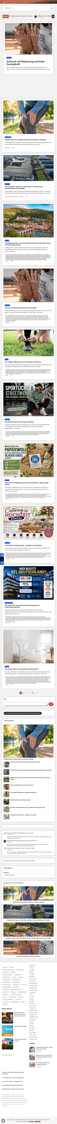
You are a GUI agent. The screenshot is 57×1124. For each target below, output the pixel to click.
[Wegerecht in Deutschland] (7, 1024)
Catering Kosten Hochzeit (11, 547)
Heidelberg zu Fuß (39, 251)
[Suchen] (50, 697)
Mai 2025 (31, 992)
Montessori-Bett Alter (25, 673)
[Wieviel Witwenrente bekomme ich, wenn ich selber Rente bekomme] (7, 1011)
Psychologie (13, 985)
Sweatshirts (21, 428)
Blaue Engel (13, 487)
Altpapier (9, 487)
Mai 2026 (31, 965)
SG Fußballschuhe (44, 366)
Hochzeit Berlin (44, 547)
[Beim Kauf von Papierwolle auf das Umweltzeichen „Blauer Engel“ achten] (6, 803)
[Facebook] (2, 555)
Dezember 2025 (33, 977)
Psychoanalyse (6, 985)
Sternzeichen (5, 987)
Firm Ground (31, 363)
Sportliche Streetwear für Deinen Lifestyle (19, 415)
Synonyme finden (12, 990)
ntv (8, 612)
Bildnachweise (46, 1113)
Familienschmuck (13, 310)
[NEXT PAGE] (36, 686)
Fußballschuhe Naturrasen (22, 365)
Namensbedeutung (16, 975)
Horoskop (20, 970)
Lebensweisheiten (6, 975)
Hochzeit (7, 536)
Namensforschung (6, 978)
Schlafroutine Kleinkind (33, 675)
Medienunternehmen (40, 611)
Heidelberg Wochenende (30, 251)
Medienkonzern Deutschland (29, 611)
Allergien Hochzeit (11, 546)
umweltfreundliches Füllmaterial (37, 489)
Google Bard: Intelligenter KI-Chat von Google (22, 826)
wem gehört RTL (11, 614)
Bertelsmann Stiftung (28, 610)
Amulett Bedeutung (11, 309)
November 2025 (33, 979)
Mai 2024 (31, 1019)
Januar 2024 (32, 1028)
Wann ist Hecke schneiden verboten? (20, 1033)
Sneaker (7, 427)
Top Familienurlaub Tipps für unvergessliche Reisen (43, 1056)
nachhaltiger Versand (10, 488)
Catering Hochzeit (46, 546)
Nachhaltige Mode (33, 426)
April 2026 (31, 968)
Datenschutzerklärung (22, 1115)
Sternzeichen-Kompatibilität (15, 987)
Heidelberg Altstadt (21, 248)
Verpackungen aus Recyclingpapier (20, 490)
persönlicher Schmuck (21, 310)
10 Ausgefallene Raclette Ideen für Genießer (12, 1078)
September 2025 (33, 983)
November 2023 (33, 1032)
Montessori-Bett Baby (34, 673)
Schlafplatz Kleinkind (23, 675)
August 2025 (32, 985)
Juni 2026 (31, 963)
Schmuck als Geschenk (24, 311)
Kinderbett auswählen (17, 671)
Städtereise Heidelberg (27, 253)
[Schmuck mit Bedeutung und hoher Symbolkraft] (6, 780)
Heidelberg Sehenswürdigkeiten (34, 250)
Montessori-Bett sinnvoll (28, 674)
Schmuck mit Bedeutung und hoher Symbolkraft (21, 301)
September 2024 (33, 1010)
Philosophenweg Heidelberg (40, 252)
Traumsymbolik (6, 995)
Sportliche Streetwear (22, 427)
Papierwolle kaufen (32, 488)
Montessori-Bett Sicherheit (17, 674)
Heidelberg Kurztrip (14, 249)
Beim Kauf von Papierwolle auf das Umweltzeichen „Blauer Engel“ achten (27, 477)
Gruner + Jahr (20, 611)
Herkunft (14, 970)
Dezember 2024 (33, 1003)
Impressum (39, 1113)
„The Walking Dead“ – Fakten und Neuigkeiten (13, 1071)
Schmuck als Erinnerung (14, 311)
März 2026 (31, 970)
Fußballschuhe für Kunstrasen (24, 364)
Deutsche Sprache (20, 963)
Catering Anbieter (26, 546)
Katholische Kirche (16, 973)
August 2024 (32, 1012)
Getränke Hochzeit (37, 547)
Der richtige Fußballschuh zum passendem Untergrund (23, 56)
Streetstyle (36, 427)
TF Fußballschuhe (12, 367)
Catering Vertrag (20, 547)
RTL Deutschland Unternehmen (44, 612)
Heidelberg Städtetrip (45, 250)
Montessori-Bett (25, 672)
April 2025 (31, 994)
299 (32, 686)
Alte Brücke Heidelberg (12, 248)
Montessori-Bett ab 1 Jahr (34, 672)
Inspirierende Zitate (6, 973)
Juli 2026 (31, 961)
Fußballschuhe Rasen (41, 365)
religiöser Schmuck (42, 310)
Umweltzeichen (48, 489)
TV (11, 596)
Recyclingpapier (16, 489)
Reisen (6, 234)
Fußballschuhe (14, 364)
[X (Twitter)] (2, 559)
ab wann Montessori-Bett (12, 670)
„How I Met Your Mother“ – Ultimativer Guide (12, 1075)
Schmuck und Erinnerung (22, 313)
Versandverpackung (41, 490)
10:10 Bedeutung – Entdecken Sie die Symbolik (13, 1082)
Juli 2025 (31, 988)
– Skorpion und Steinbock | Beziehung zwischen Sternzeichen (13, 1066)
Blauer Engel (19, 487)
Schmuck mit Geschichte (24, 312)
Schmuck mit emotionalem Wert (12, 312)
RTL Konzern (26, 613)
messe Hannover (15, 190)
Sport (8, 51)
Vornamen (5, 997)
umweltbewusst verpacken (25, 489)
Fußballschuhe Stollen (10, 366)
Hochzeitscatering (41, 548)
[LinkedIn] (2, 563)
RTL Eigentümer (9, 613)
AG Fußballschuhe (10, 363)
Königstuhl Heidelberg (19, 252)
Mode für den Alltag (14, 426)
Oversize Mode (41, 426)
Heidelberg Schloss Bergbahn (21, 250)
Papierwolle (25, 488)
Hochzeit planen (19, 548)
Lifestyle (7, 298)
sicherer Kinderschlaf (20, 676)
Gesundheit (7, 130)
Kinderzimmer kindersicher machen (38, 671)
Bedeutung (11, 960)
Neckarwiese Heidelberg (29, 252)
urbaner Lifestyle (27, 428)
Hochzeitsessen (9, 549)
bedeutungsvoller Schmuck (21, 309)
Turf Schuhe (19, 367)
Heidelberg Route (47, 249)
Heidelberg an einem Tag (30, 248)
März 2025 (31, 997)
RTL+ (30, 613)
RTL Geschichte (15, 613)
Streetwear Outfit (14, 428)
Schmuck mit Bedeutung (34, 311)
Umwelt (7, 473)
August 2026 (32, 959)
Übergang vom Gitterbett (30, 676)
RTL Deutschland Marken (33, 612)
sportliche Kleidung (13, 427)
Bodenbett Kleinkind (29, 670)
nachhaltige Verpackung (45, 487)
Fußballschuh (8, 364)
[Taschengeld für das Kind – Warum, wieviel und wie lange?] (32, 1043)
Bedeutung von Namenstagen (8, 963)
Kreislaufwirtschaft (35, 487)
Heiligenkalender (17, 968)
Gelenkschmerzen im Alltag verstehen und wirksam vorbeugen (25, 133)
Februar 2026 (32, 972)
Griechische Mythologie (7, 968)
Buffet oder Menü (18, 546)
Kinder (6, 659)
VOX (6, 614)
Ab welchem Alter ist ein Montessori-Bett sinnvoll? (21, 662)
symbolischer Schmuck (42, 313)
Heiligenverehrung (6, 970)
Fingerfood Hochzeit (28, 547)
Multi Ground (37, 366)
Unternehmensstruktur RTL (44, 613)
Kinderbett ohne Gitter (26, 671)
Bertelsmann (9, 610)
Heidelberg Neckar (22, 249)
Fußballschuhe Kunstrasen (11, 365)
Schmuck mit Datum (44, 311)
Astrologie (5, 960)
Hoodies (35, 425)
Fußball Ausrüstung (38, 363)
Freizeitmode (30, 425)
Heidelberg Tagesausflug (11, 251)
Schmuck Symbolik (13, 313)
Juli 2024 (31, 1014)
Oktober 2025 (32, 981)
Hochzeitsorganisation (24, 549)
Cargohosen (24, 425)
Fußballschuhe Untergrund (20, 366)
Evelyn (8, 841)
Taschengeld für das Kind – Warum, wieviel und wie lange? (44, 1041)
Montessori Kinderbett (17, 672)
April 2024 (31, 1021)
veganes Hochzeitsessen (25, 550)
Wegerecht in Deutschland (20, 1019)
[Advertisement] (28, 80)
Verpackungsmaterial (32, 490)
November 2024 (33, 1006)
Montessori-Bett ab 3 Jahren (14, 673)
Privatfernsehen (12, 612)
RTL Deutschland (24, 612)
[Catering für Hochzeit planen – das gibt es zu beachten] (6, 810)
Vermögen (23, 995)
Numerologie (15, 980)
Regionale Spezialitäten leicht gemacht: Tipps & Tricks (24, 834)
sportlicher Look (30, 427)
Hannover (9, 190)
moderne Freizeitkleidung (24, 426)
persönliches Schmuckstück (32, 310)
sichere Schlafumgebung (11, 676)
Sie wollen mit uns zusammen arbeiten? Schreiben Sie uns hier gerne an (23, 706)
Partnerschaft (5, 983)
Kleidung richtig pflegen (45, 425)
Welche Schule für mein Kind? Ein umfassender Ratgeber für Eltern (44, 1049)
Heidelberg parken (30, 249)
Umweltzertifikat (9, 490)
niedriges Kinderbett (14, 675)
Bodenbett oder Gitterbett (39, 670)
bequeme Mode (10, 425)
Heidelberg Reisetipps (38, 249)
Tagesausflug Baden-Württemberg (40, 253)
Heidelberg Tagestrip (20, 251)
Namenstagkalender (7, 980)
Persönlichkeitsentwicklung (16, 983)
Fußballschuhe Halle (47, 364)
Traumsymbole (18, 992)
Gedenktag (13, 965)
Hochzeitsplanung (33, 549)
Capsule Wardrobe (18, 425)
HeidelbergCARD (47, 251)
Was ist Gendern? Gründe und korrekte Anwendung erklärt (34, 16)
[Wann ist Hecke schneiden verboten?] (7, 1037)
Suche (5, 692)
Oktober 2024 (32, 1008)
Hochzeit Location (12, 548)
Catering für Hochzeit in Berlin (36, 546)
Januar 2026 (32, 974)
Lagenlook (8, 426)
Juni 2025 (31, 990)
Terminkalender (31, 854)
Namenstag (23, 978)
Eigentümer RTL (36, 610)
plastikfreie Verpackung (41, 488)
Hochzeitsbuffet (34, 548)
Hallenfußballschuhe (30, 366)
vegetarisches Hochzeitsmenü (37, 550)
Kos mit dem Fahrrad (7, 1048)
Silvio (8, 826)
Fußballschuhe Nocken (32, 365)
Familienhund (5, 965)
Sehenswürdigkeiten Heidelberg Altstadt (14, 253)
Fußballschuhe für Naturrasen (36, 364)
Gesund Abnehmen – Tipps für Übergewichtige (23, 841)
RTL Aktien (18, 612)
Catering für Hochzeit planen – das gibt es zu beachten (23, 539)
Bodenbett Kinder (21, 670)
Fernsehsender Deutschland (11, 611)
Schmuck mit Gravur (33, 312)
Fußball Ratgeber (46, 363)
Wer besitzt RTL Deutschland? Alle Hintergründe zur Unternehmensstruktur (22, 600)
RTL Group (21, 613)
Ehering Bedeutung (40, 309)
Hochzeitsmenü (15, 549)
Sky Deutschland (34, 613)
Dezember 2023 (33, 1030)
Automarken (17, 854)
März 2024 (31, 1023)
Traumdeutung (21, 990)
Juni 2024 (31, 1017)
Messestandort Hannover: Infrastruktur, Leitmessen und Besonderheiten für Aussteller (24, 181)
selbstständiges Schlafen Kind (44, 675)
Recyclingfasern (9, 489)
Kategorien (6, 866)
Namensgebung (16, 978)
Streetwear (41, 427)
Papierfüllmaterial (18, 488)
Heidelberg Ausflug (40, 248)
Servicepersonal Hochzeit (15, 550)
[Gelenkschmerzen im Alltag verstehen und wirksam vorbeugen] (28, 734)
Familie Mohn (42, 610)
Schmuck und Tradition (32, 313)
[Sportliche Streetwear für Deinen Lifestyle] (6, 795)
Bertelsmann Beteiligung (18, 610)
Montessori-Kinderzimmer (39, 674)
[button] (53, 44)
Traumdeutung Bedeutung (8, 992)
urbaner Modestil (35, 428)
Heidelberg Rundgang (10, 250)
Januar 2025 (32, 1001)
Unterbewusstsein (14, 995)
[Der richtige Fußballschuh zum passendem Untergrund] (6, 788)
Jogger (38, 425)
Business (7, 177)
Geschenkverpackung (26, 487)
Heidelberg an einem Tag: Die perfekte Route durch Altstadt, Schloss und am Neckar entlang (28, 237)
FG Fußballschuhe (24, 363)
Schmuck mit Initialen (42, 312)
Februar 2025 (32, 999)
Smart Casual (47, 426)
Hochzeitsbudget (26, 548)
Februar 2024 (32, 1026)
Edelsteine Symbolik (31, 309)
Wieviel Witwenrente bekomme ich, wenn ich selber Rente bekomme (19, 1007)
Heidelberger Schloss (10, 252)
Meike (8, 834)
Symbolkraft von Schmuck (11, 314)
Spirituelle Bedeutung (22, 985)
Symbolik (4, 990)
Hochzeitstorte (40, 549)
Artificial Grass (18, 363)
